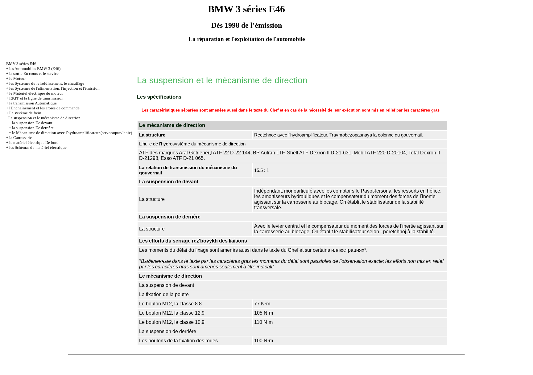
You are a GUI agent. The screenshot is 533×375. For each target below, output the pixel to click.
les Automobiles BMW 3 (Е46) (34, 68)
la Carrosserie (20, 137)
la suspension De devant (32, 122)
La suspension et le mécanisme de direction (44, 118)
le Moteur (17, 78)
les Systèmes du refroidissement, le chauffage (46, 83)
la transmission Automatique (33, 103)
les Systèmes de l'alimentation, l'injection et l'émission (54, 88)
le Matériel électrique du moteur (36, 93)
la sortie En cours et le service (34, 73)
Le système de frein (25, 113)
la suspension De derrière (33, 127)
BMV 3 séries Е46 (21, 63)
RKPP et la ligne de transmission (36, 98)
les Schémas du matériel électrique (38, 147)
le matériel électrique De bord (34, 142)
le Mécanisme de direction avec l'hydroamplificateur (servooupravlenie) (72, 132)
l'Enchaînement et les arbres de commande (44, 108)
